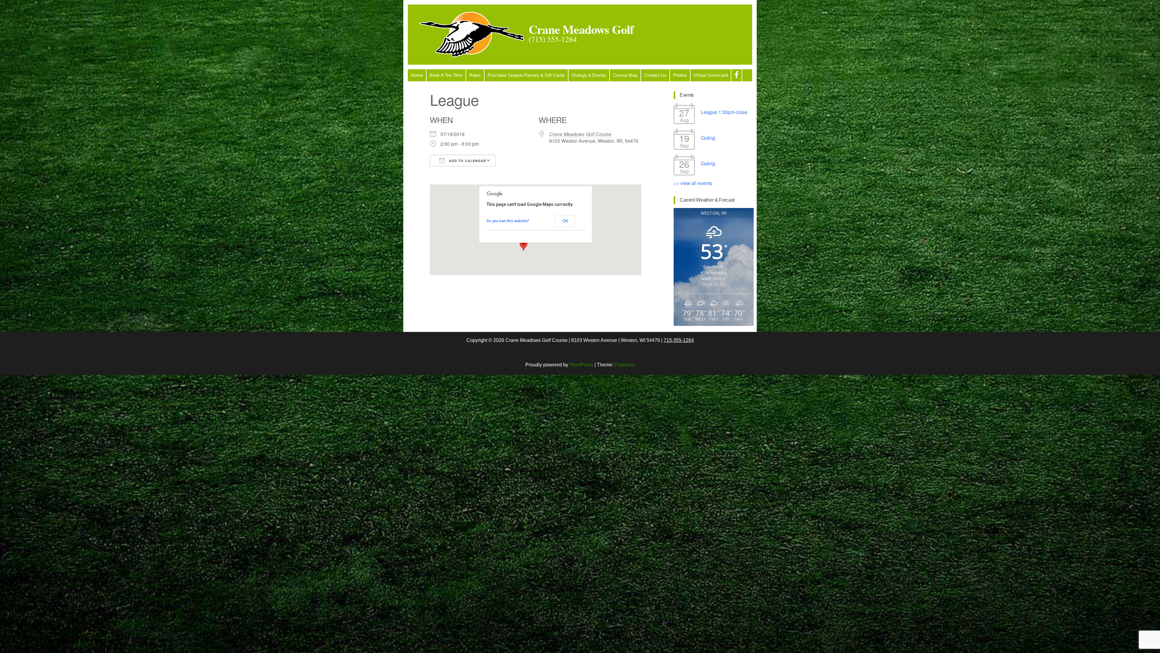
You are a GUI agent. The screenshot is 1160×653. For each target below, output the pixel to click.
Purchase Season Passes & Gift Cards (526, 75)
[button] (523, 245)
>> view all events (693, 183)
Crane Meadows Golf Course (580, 134)
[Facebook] (736, 75)
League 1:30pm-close (724, 112)
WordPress (581, 364)
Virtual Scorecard (711, 75)
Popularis (624, 364)
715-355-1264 (679, 340)
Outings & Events (589, 75)
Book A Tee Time (446, 75)
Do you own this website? (508, 221)
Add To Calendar (467, 160)
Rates (475, 75)
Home (417, 75)
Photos (680, 75)
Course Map (625, 75)
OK (565, 221)
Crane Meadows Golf (581, 29)
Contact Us (655, 75)
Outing (708, 137)
